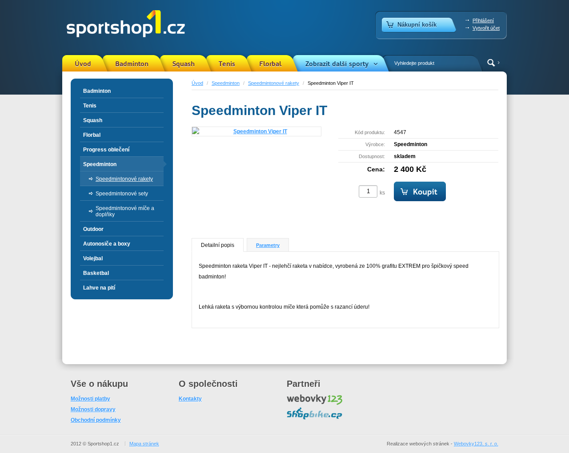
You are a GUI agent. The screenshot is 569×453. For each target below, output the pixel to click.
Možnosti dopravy (93, 409)
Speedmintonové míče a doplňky (125, 211)
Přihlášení (483, 20)
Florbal (270, 64)
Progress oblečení (106, 150)
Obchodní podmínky (96, 420)
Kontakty (190, 399)
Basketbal (96, 273)
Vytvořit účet (486, 28)
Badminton (131, 64)
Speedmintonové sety (122, 194)
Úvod (83, 64)
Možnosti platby (90, 399)
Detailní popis (217, 245)
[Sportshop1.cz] (123, 24)
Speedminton (226, 83)
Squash (183, 64)
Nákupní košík (417, 24)
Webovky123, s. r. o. (476, 443)
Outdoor (93, 229)
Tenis (227, 64)
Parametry (268, 245)
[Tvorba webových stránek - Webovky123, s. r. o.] (315, 404)
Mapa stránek (144, 443)
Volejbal (93, 258)
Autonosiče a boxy (106, 244)
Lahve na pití (99, 288)
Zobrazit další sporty (337, 64)
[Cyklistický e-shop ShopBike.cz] (315, 418)
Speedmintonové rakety (273, 83)
